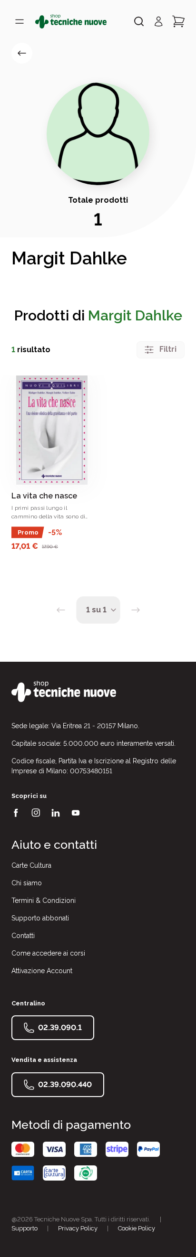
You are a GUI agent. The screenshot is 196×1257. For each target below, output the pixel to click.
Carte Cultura (31, 865)
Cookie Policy (136, 1228)
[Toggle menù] (19, 21)
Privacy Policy (78, 1228)
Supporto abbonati (40, 918)
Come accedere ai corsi (48, 953)
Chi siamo (26, 883)
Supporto (24, 1228)
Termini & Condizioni (43, 900)
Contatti (23, 935)
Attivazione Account (41, 971)
